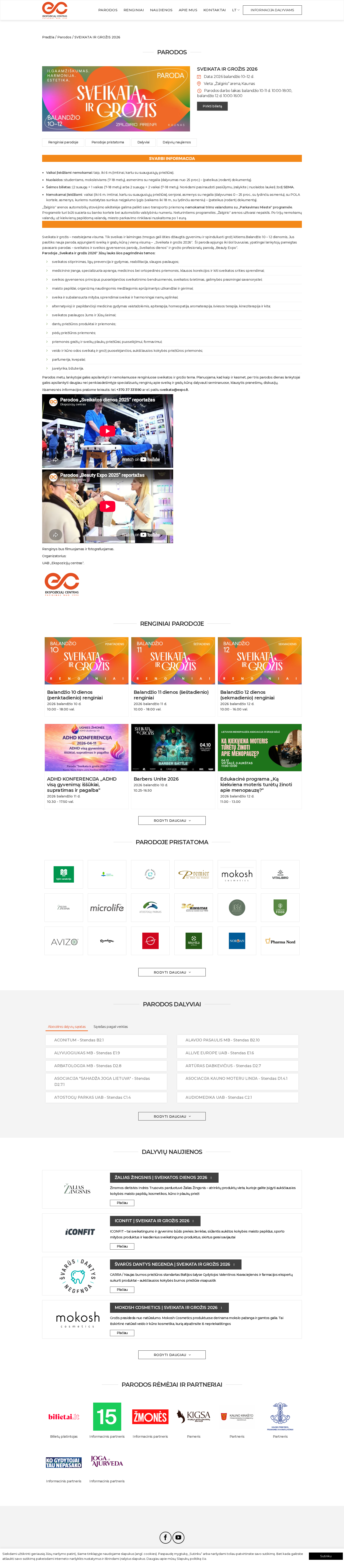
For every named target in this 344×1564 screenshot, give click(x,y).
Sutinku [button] (326, 1556)
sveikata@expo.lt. (175, 390)
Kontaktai (214, 10)
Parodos (107, 10)
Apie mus (188, 10)
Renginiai (134, 10)
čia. (204, 1558)
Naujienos (161, 10)
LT (234, 10)
